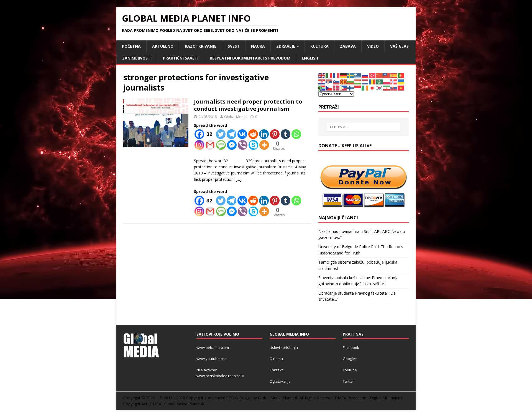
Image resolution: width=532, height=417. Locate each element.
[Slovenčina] (394, 87)
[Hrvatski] (322, 81)
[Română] (372, 81)
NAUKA (258, 46)
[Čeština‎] (329, 87)
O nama (276, 358)
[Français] (336, 75)
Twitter (348, 381)
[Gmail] (210, 145)
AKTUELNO (162, 46)
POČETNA (131, 46)
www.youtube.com (211, 358)
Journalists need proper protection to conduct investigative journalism (248, 105)
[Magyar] (358, 81)
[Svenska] (350, 75)
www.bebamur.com (212, 347)
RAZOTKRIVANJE (200, 46)
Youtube (350, 369)
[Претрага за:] (363, 127)
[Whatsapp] (296, 134)
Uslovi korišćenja (284, 347)
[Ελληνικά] (358, 75)
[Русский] (365, 75)
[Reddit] (253, 134)
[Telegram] (231, 134)
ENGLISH (310, 58)
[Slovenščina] (336, 81)
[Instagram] (199, 145)
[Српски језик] (329, 81)
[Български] (350, 81)
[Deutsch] (343, 75)
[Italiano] (329, 75)
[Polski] (386, 81)
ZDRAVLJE (285, 46)
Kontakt (276, 369)
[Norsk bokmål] (394, 81)
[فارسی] (386, 87)
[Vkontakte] (242, 134)
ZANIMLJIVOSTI (137, 58)
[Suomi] (350, 87)
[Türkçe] (372, 75)
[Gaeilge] (365, 87)
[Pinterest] (275, 134)
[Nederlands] (365, 81)
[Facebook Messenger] (232, 145)
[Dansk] (336, 87)
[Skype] (253, 145)
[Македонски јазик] (343, 81)
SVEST (234, 46)
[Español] (394, 75)
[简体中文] (379, 75)
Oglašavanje (280, 381)
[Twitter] (221, 134)
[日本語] (372, 87)
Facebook (351, 347)
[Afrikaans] (322, 87)
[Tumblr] (285, 134)
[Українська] (401, 81)
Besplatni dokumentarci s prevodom (250, 58)
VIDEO (373, 46)
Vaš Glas (399, 46)
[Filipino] (343, 87)
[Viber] (242, 145)
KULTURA (319, 46)
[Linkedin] (264, 134)
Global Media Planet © (184, 403)
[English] (322, 75)
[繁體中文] (386, 75)
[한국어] (379, 87)
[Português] (401, 75)
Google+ (350, 358)
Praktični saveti (180, 58)
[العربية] (379, 81)
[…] (238, 179)
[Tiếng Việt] (401, 87)
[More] (264, 145)
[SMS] (221, 145)
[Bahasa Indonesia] (358, 87)
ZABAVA (348, 46)
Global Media (235, 116)
